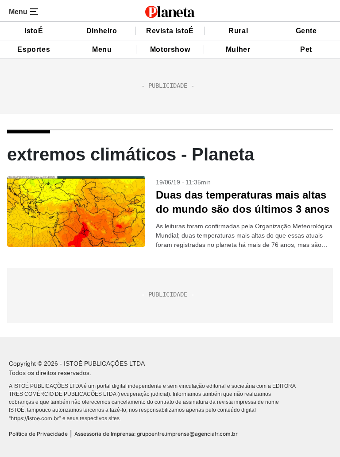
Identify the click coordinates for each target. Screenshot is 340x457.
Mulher (238, 49)
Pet (306, 49)
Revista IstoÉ (170, 31)
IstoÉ (33, 31)
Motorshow (170, 49)
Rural (238, 31)
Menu (102, 49)
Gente (306, 31)
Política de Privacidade (38, 433)
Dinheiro (101, 31)
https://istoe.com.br (35, 418)
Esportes (33, 49)
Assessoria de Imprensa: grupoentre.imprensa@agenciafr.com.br (156, 433)
